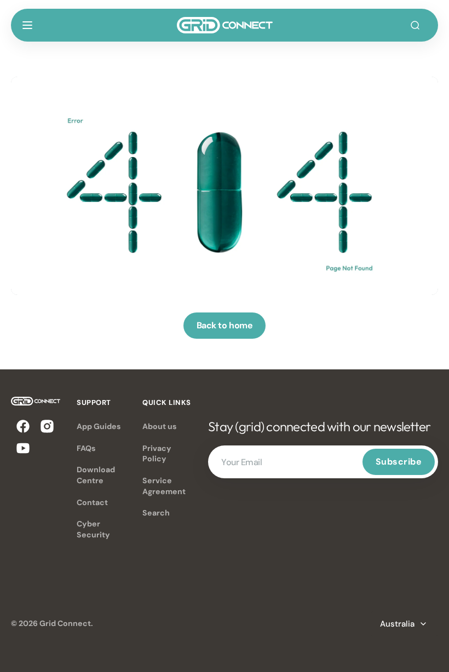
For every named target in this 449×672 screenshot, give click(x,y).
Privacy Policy (156, 453)
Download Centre (96, 475)
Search (156, 513)
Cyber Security (93, 529)
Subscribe (399, 461)
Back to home (224, 325)
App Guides (99, 426)
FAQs (86, 448)
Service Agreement (164, 486)
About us (159, 426)
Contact (92, 502)
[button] (27, 25)
